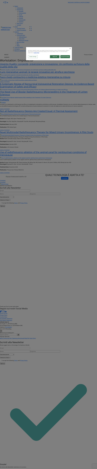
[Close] (70, 48)
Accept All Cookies (65, 56)
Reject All (55, 56)
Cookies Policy (36, 52)
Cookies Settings (32, 56)
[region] (49, 53)
